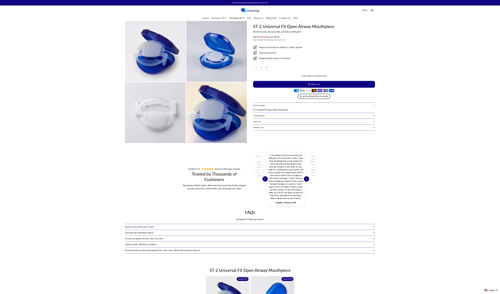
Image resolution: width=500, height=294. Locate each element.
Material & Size (258, 127)
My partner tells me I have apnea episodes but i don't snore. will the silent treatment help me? (162, 250)
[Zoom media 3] (155, 112)
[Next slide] (306, 179)
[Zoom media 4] (216, 112)
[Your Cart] (372, 10)
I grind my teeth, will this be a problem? (141, 244)
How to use (257, 122)
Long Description (259, 116)
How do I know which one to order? (139, 227)
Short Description (259, 105)
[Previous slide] (265, 179)
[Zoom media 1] (155, 51)
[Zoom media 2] (216, 51)
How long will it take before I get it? (139, 233)
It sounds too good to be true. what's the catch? (144, 238)
